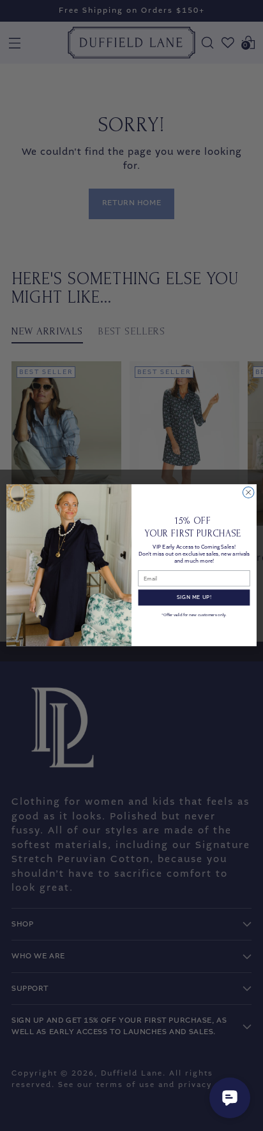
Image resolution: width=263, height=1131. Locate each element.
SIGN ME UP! (194, 598)
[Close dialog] (248, 492)
